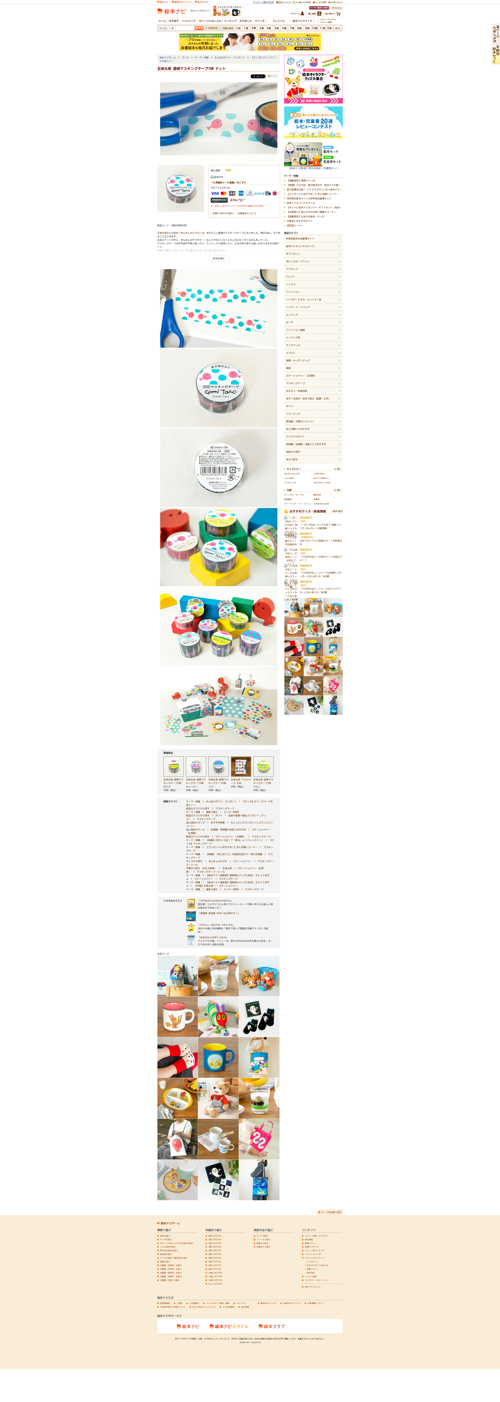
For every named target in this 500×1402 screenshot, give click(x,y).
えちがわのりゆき (321, 504)
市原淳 (316, 499)
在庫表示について (247, 213)
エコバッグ (292, 314)
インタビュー (313, 1262)
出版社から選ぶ (263, 1247)
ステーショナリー (242, 861)
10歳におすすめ (215, 1273)
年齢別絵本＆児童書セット (300, 238)
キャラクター (294, 469)
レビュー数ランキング (314, 1250)
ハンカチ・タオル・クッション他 (303, 299)
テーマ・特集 (202, 57)
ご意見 (180, 1303)
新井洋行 (317, 495)
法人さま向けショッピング (204, 1307)
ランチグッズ (293, 345)
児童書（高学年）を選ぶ (171, 1273)
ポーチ (289, 322)
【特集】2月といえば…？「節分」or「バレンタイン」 (234, 840)
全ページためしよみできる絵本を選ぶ (176, 1243)
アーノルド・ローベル (294, 495)
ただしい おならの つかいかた (216, 925)
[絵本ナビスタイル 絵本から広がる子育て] (182, 1)
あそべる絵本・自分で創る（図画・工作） (308, 398)
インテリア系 (293, 337)
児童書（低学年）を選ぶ (171, 1265)
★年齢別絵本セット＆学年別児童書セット (309, 198)
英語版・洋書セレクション (300, 421)
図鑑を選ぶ (165, 1262)
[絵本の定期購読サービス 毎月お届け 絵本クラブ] (201, 1)
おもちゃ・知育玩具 (296, 391)
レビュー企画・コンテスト (316, 1236)
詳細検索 (213, 28)
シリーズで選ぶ (263, 1239)
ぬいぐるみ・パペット (298, 261)
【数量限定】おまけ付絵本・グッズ (305, 216)
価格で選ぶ (212, 812)
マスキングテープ (224, 808)
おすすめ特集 (218, 822)
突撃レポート (313, 1269)
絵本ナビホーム (168, 57)
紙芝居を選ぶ (166, 1254)
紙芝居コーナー (295, 225)
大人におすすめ (215, 1284)
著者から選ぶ (262, 1243)
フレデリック (290, 483)
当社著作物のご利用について (173, 1307)
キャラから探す (194, 861)
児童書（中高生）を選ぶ (171, 1276)
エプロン (291, 353)
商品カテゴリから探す (198, 808)
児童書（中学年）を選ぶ (171, 1269)
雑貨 (288, 368)
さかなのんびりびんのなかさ (215, 900)
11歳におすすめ (215, 1276)
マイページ (241, 1303)
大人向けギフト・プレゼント (230, 57)
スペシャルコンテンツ (314, 1258)
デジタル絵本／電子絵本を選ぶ (174, 1258)
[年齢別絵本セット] (496, 62)
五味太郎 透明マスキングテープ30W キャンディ (196, 783)
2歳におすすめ (214, 1243)
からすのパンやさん (322, 483)
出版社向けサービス (292, 1303)
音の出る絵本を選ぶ (169, 1250)
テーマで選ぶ (262, 1236)
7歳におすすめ (214, 1262)
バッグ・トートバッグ (298, 307)
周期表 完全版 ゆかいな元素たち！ (219, 913)
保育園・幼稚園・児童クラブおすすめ (306, 444)
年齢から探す (293, 452)
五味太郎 (162, 233)
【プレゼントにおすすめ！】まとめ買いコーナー (232, 847)
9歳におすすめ (214, 1269)
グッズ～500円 (231, 812)
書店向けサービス (268, 1303)
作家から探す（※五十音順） (201, 868)
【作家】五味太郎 (203, 886)
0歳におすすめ (214, 1236)
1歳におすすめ (214, 1239)
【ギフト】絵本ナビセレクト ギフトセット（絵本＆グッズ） (319, 207)
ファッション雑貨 (295, 330)
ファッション (293, 292)
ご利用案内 (194, 1303)
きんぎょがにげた (217, 861)
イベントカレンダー (313, 1254)
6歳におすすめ (214, 1258)
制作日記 (311, 1273)
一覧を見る (337, 511)
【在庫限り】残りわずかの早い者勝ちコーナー (311, 212)
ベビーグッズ (293, 414)
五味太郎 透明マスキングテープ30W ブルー (218, 783)
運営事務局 (165, 1303)
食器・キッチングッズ (298, 360)
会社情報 (245, 1307)
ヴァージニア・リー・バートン (298, 504)
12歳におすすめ (215, 1280)
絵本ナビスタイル (313, 1287)
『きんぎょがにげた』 (190, 233)
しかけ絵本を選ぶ (168, 1247)
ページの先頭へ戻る (331, 1212)
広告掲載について (315, 1303)
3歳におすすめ (214, 1247)
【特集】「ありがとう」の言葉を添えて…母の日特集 (234, 854)
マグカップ (292, 269)
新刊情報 (309, 1239)
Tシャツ (290, 276)
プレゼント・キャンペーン (316, 1280)
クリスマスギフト (295, 436)
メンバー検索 (311, 1276)
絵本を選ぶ (165, 1236)
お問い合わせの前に (223, 213)
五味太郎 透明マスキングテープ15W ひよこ (263, 783)
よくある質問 (228, 1307)
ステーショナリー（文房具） (230, 836)
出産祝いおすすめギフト (300, 221)
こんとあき (289, 478)
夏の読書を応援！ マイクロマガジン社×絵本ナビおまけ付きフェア (322, 189)
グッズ (185, 57)
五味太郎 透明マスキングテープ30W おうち (173, 783)
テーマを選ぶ (166, 1239)
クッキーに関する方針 (263, 2)
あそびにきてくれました (317, 1265)
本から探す (292, 459)
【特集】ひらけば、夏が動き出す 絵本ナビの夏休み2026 (317, 185)
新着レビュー (311, 1243)
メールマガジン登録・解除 (217, 1303)
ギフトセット (293, 254)
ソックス (291, 284)
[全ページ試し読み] (496, 42)
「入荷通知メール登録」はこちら (228, 182)
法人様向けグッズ (195, 822)
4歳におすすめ (214, 1250)
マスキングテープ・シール (211, 872)
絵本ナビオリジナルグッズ (301, 203)
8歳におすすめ (214, 1265)
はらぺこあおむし (321, 478)
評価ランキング (312, 1247)
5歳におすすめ (214, 1254)
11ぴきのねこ (319, 474)
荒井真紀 (288, 499)
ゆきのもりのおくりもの (213, 937)
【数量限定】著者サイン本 (301, 180)
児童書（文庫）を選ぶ (170, 1280)
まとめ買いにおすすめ (298, 429)
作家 (289, 490)
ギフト (218, 815)
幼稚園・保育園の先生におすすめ (228, 829)
